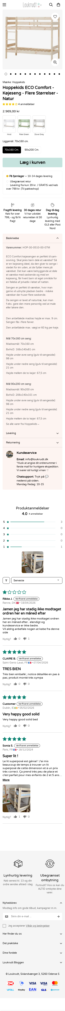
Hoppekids (18, 82)
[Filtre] (6, 580)
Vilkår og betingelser (38, 925)
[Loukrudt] (32, 5)
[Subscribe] (58, 917)
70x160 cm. (12, 149)
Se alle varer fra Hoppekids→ (23, 424)
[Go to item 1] (32, 562)
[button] (58, 5)
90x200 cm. (32, 149)
